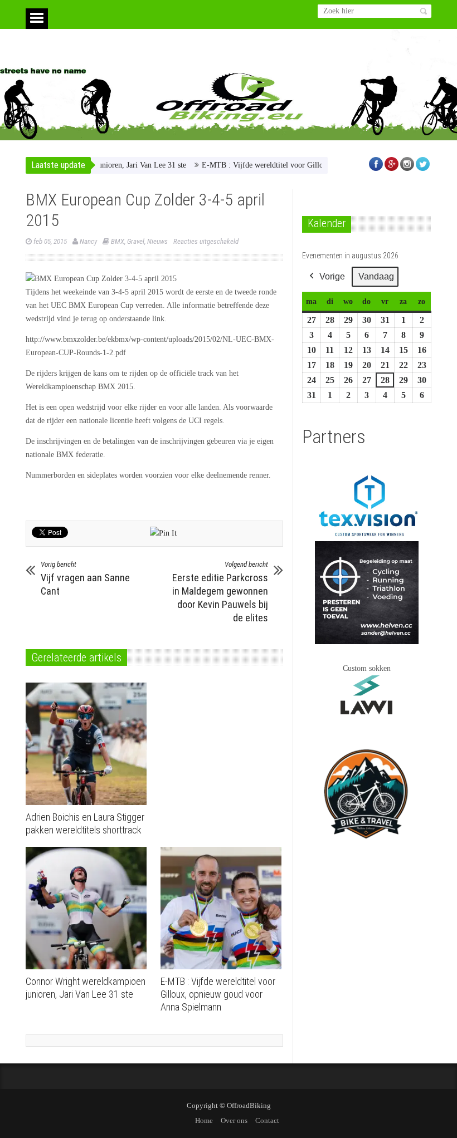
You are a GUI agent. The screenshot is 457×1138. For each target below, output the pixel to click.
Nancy (88, 241)
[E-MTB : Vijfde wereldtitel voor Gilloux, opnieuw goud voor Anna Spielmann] (224, 908)
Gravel (135, 241)
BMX (117, 241)
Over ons (234, 1120)
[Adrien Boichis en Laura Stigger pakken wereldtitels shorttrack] (89, 744)
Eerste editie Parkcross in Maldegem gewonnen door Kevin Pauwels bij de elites (220, 592)
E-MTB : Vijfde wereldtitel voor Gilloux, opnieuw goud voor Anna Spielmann (306, 165)
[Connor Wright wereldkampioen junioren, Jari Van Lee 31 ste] (89, 908)
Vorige (332, 276)
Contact (267, 1120)
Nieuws (157, 241)
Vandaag (376, 276)
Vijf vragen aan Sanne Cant (85, 578)
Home (204, 1120)
